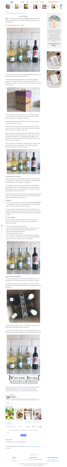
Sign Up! (27, 459)
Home (7, 11)
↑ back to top (33, 454)
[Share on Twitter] (2, 230)
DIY (18, 387)
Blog (28, 2)
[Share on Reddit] (2, 237)
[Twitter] (8, 403)
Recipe (14, 387)
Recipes (23, 2)
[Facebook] (7, 403)
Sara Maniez (13, 396)
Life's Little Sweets (18, 397)
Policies (42, 2)
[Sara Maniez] (8, 400)
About (32, 2)
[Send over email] (2, 241)
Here (30, 206)
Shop (37, 2)
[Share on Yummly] (2, 239)
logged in (14, 441)
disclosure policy (23, 13)
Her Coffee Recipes (52, 459)
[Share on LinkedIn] (2, 235)
